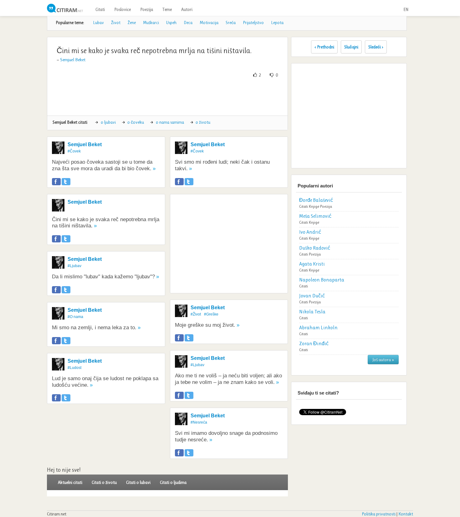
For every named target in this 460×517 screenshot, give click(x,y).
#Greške (211, 314)
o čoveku (135, 122)
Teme (167, 9)
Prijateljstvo (253, 22)
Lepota (277, 22)
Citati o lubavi (138, 482)
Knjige (314, 206)
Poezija (146, 9)
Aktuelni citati (70, 482)
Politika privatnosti (379, 513)
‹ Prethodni (324, 46)
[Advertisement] (167, 97)
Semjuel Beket (72, 59)
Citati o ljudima (173, 482)
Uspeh (171, 22)
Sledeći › (375, 46)
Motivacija (209, 22)
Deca (188, 22)
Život (115, 22)
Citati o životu (104, 482)
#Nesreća (199, 422)
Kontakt (405, 513)
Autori (186, 9)
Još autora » (383, 359)
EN (405, 9)
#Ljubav (74, 266)
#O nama (75, 317)
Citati (100, 9)
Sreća (231, 22)
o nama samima (170, 122)
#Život (196, 314)
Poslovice (122, 9)
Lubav (98, 22)
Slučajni (351, 46)
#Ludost (74, 367)
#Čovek (74, 151)
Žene (132, 22)
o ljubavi (108, 122)
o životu (203, 122)
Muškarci (151, 22)
